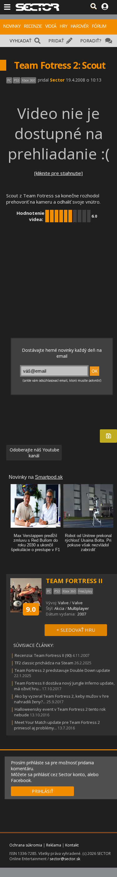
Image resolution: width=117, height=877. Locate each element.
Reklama (53, 845)
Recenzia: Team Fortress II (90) (43, 655)
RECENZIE (33, 26)
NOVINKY (11, 26)
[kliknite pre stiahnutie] (58, 173)
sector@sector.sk (65, 858)
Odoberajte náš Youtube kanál (33, 453)
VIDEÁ (50, 26)
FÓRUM (99, 26)
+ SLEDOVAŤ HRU (75, 630)
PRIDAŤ (56, 41)
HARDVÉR (79, 26)
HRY (63, 26)
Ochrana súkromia (25, 845)
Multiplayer (78, 608)
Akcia (59, 608)
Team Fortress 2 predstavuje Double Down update (62, 670)
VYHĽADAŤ (21, 41)
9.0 (31, 609)
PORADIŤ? (90, 41)
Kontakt (72, 845)
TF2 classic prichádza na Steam (44, 663)
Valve (63, 603)
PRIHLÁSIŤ (42, 791)
